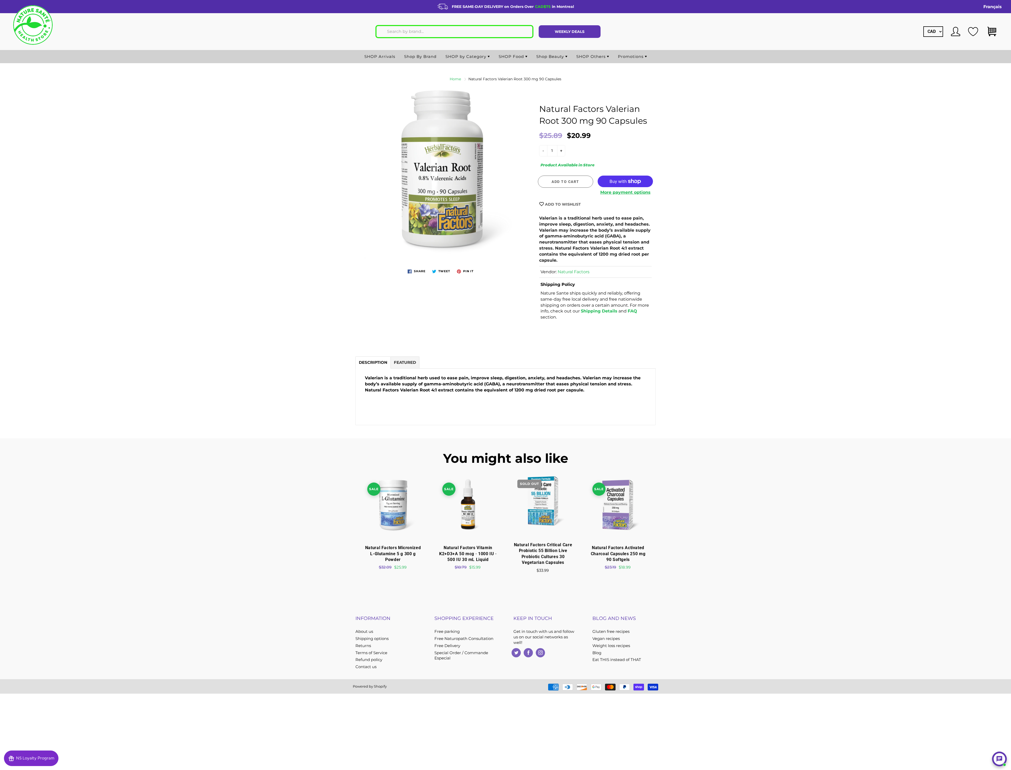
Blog (596, 652)
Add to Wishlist (562, 204)
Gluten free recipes (611, 631)
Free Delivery (447, 645)
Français (992, 6)
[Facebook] (528, 652)
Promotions (631, 56)
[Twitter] (516, 652)
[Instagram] (540, 652)
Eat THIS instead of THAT (616, 659)
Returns (363, 645)
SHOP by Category (466, 56)
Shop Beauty (550, 56)
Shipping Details (599, 311)
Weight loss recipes (611, 645)
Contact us (365, 666)
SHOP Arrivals (379, 56)
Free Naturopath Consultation (463, 638)
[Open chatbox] (999, 759)
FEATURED (405, 362)
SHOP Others (591, 56)
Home (455, 79)
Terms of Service (371, 652)
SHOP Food (512, 56)
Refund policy (368, 659)
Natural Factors (573, 271)
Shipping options (372, 638)
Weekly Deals (569, 31)
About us (364, 631)
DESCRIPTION (373, 362)
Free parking (447, 631)
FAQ (632, 311)
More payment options (625, 192)
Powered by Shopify (370, 686)
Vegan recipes (606, 638)
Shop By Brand (420, 56)
